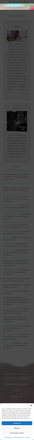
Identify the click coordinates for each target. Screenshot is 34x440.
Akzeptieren (17, 423)
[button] (31, 405)
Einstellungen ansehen (17, 433)
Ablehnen (17, 428)
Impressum (27, 437)
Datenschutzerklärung (18, 437)
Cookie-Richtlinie (8, 437)
